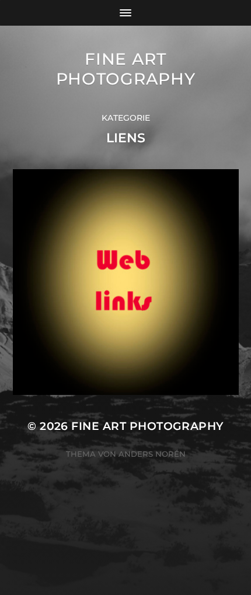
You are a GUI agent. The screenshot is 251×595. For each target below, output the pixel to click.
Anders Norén (152, 454)
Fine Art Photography (126, 69)
